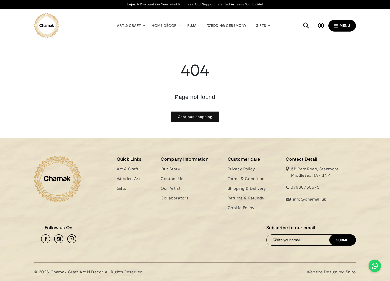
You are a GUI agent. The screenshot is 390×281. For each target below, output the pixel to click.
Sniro (351, 272)
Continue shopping (195, 116)
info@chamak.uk (309, 199)
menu (345, 25)
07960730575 (304, 187)
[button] (129, 26)
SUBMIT (342, 240)
